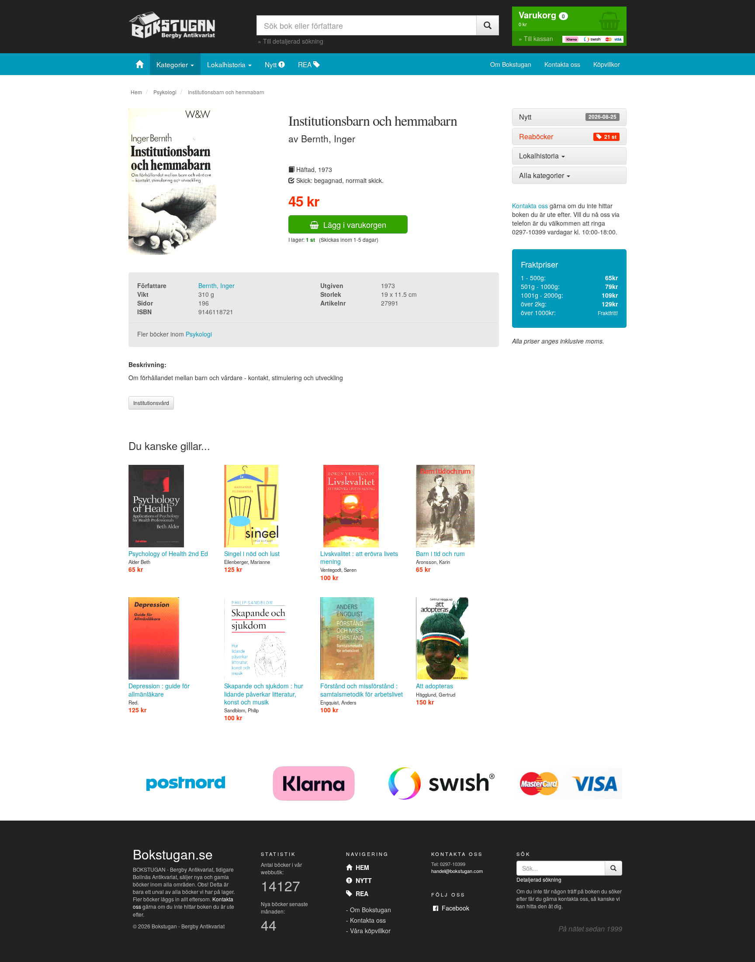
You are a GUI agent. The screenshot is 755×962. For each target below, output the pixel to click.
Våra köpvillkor (370, 930)
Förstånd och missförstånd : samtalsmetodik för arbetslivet (361, 689)
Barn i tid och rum (440, 553)
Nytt (271, 64)
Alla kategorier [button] (542, 175)
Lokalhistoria (227, 64)
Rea (360, 893)
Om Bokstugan (510, 64)
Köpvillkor (606, 64)
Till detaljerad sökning (293, 41)
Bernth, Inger (216, 285)
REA (305, 64)
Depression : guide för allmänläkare (159, 689)
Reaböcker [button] (567, 137)
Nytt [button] (567, 117)
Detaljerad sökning (538, 879)
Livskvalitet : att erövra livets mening (359, 557)
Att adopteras (434, 685)
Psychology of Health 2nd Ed (168, 553)
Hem (136, 92)
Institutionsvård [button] (151, 402)
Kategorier (173, 64)
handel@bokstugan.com (457, 870)
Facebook (453, 908)
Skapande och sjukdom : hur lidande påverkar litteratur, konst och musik (263, 693)
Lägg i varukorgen (352, 224)
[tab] (570, 117)
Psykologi (165, 92)
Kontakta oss (562, 64)
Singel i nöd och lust (252, 553)
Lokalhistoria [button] (540, 156)
